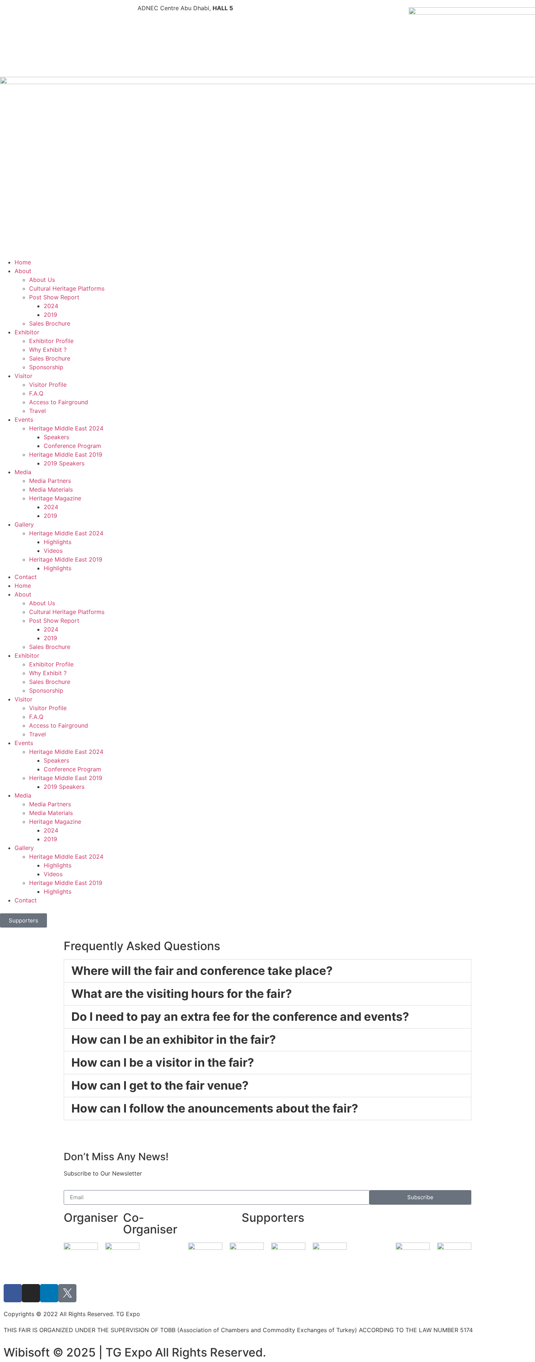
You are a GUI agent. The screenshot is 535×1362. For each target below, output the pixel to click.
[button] (267, 971)
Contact (26, 576)
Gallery (24, 524)
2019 (50, 314)
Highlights (57, 542)
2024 (51, 306)
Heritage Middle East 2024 (66, 428)
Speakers (56, 437)
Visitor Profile (48, 384)
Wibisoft (27, 1352)
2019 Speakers (64, 463)
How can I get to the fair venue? (160, 1085)
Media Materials (51, 489)
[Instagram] (31, 1293)
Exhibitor (27, 332)
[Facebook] (13, 1293)
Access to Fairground (58, 402)
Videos (53, 550)
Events (24, 419)
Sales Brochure (49, 323)
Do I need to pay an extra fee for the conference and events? (240, 1016)
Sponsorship (46, 367)
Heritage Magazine (55, 498)
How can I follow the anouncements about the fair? (214, 1108)
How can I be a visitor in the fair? (162, 1062)
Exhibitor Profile (51, 341)
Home (23, 262)
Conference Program (72, 445)
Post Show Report (54, 297)
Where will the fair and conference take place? (202, 971)
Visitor (23, 375)
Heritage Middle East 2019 (65, 454)
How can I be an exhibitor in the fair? (173, 1039)
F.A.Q (36, 393)
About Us (42, 279)
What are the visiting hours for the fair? (181, 994)
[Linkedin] (49, 1293)
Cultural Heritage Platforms (66, 288)
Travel (37, 410)
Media (23, 472)
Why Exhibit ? (48, 349)
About (23, 271)
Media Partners (50, 480)
